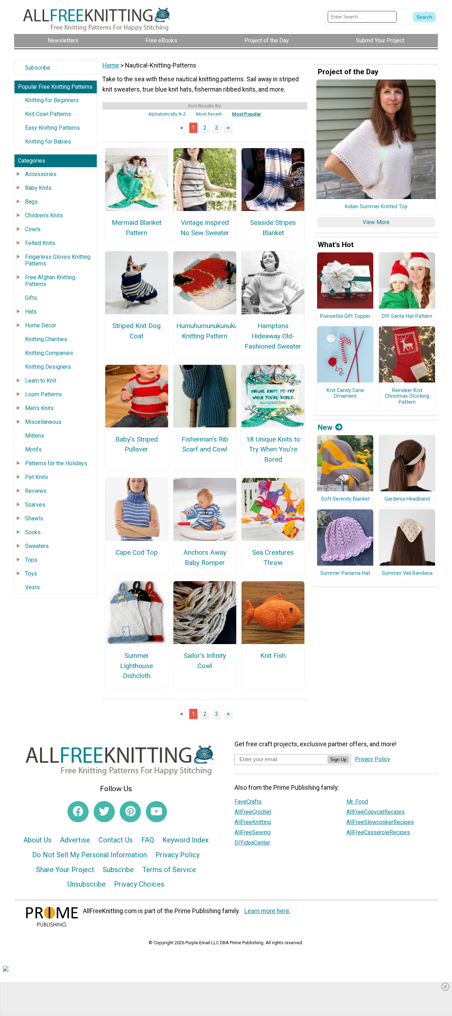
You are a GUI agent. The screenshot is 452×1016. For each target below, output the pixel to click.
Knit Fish (273, 656)
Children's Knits (44, 215)
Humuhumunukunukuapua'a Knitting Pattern (204, 331)
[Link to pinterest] (130, 811)
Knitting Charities (46, 339)
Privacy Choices (139, 884)
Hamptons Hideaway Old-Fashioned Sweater (273, 336)
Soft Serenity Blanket (345, 499)
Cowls (33, 229)
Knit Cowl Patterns (48, 114)
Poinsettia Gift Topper (345, 316)
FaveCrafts (248, 801)
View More (376, 222)
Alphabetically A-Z (167, 114)
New (325, 427)
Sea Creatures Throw (273, 557)
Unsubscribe (86, 884)
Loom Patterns (43, 394)
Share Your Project (65, 869)
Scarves (35, 504)
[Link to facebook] (78, 811)
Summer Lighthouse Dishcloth (136, 666)
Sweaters (37, 546)
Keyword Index (185, 840)
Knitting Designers (48, 366)
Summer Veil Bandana (407, 573)
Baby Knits (38, 188)
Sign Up (338, 759)
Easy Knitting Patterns (52, 127)
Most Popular (246, 114)
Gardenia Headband (407, 499)
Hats (31, 311)
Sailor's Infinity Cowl (205, 661)
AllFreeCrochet (252, 811)
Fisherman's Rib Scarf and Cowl (205, 444)
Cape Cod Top (136, 552)
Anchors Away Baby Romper (204, 557)
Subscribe (37, 67)
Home (110, 65)
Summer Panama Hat (345, 573)
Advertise (75, 840)
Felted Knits (40, 243)
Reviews (36, 490)
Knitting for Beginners (52, 100)
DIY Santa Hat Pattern (407, 316)
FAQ (147, 840)
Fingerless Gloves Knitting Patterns (57, 260)
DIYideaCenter (252, 842)
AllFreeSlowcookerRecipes (380, 822)
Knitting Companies (49, 353)
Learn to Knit (40, 380)
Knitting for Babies (48, 141)
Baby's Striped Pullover (136, 444)
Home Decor (40, 325)
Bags (31, 201)
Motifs (33, 449)
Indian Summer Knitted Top (376, 207)
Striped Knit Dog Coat (136, 331)
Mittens (34, 435)
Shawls (34, 518)
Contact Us (116, 840)
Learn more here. (267, 911)
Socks (33, 532)
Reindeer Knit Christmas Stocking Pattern (407, 396)
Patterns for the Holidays (56, 463)
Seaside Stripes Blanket (273, 227)
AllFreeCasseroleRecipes (378, 832)
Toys (31, 573)
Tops (31, 559)
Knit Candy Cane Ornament (345, 393)
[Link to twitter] (104, 811)
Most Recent (209, 114)
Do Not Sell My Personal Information (89, 855)
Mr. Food (357, 801)
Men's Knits (39, 408)
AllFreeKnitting (252, 822)
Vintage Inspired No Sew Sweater (204, 227)
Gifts (31, 297)
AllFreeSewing (252, 832)
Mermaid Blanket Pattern (136, 227)
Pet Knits (36, 477)
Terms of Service (169, 869)
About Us (37, 840)
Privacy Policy (177, 855)
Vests (32, 587)
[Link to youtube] (156, 811)
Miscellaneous (43, 422)
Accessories (40, 174)
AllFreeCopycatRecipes (375, 811)
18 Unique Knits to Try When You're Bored (273, 449)
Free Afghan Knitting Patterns (50, 280)
